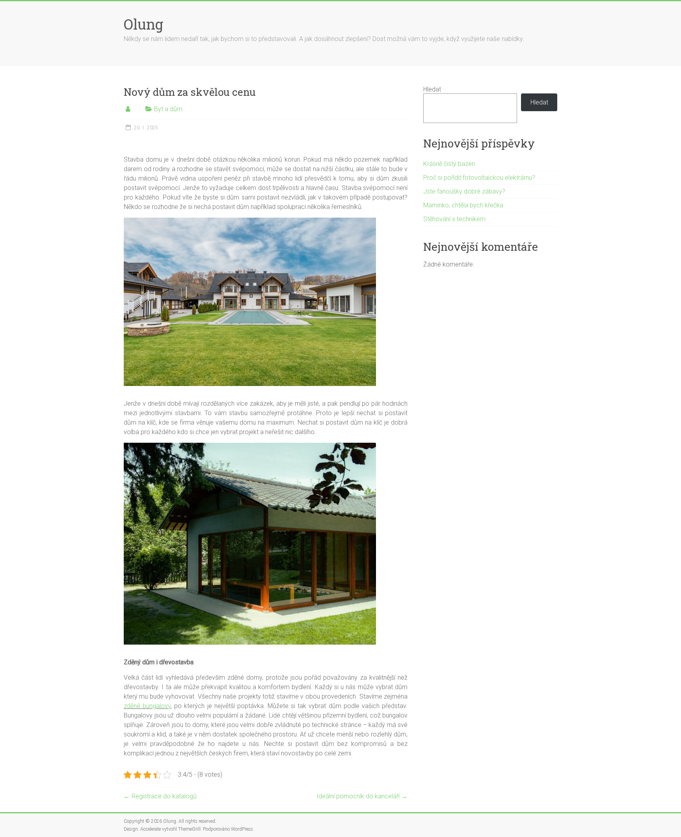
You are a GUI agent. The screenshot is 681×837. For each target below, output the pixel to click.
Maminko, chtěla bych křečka (463, 205)
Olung (143, 24)
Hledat (432, 89)
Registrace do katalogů (160, 796)
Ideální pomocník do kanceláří (361, 796)
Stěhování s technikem (454, 219)
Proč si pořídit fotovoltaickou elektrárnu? (479, 177)
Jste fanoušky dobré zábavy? (464, 191)
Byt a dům (168, 109)
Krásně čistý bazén (449, 164)
